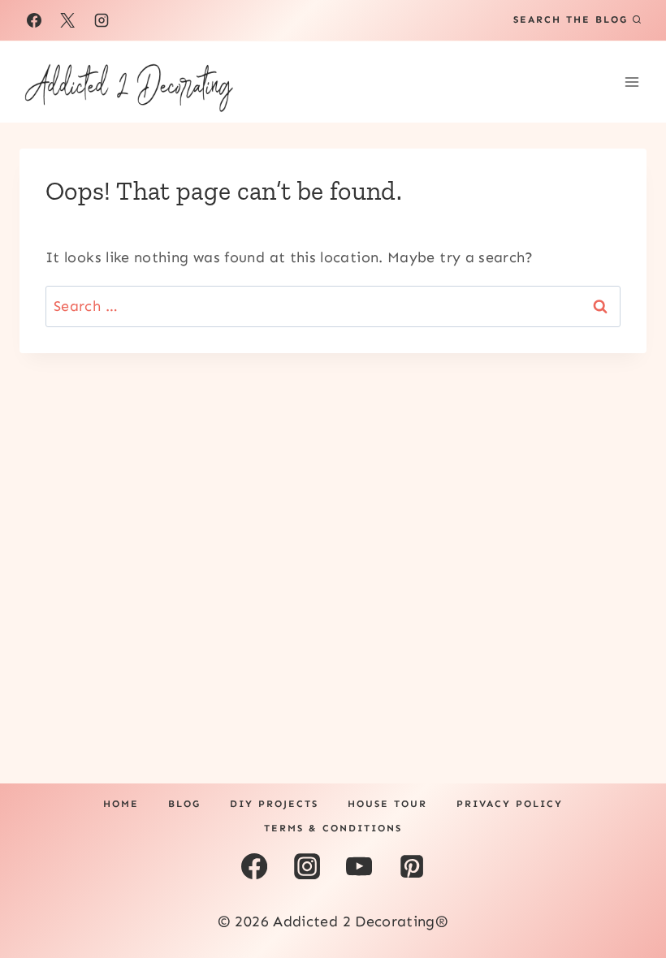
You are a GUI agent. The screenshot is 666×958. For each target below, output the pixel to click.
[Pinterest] (411, 866)
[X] (67, 20)
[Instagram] (101, 20)
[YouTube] (359, 866)
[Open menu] (631, 81)
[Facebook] (34, 20)
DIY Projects (274, 803)
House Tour (387, 803)
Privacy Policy (509, 803)
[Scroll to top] (627, 894)
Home (121, 803)
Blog (184, 803)
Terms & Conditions (333, 828)
